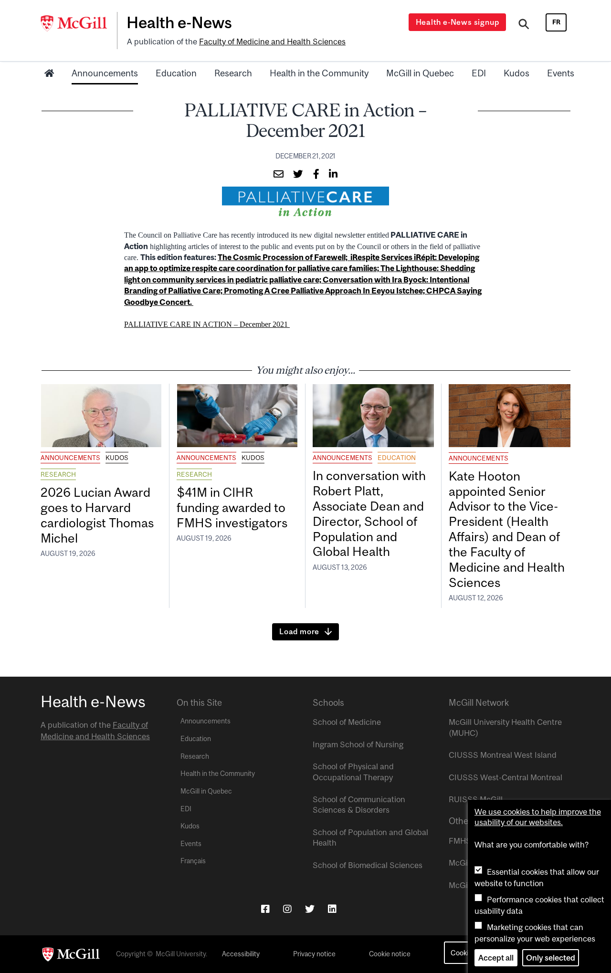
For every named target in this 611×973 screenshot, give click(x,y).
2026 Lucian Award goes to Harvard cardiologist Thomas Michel (97, 515)
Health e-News (179, 22)
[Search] (524, 25)
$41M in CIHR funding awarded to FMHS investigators (233, 507)
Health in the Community (319, 73)
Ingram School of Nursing (358, 744)
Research (233, 73)
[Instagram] (287, 909)
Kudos (516, 73)
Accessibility (241, 954)
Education (176, 73)
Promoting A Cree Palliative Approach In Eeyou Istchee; (325, 290)
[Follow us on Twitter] (310, 909)
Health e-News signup (457, 22)
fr (556, 22)
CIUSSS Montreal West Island (503, 755)
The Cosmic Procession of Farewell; (284, 257)
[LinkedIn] (332, 909)
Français (193, 861)
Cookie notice (390, 954)
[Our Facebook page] (265, 909)
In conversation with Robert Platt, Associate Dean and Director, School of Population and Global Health (369, 513)
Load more (299, 631)
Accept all (496, 958)
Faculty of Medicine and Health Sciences (272, 41)
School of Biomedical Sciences (367, 865)
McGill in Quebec (420, 73)
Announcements (105, 73)
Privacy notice (314, 954)
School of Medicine (347, 722)
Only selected (550, 958)
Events (560, 73)
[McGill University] (79, 23)
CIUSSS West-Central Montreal (505, 777)
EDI (479, 73)
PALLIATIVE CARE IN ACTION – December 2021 (207, 324)
